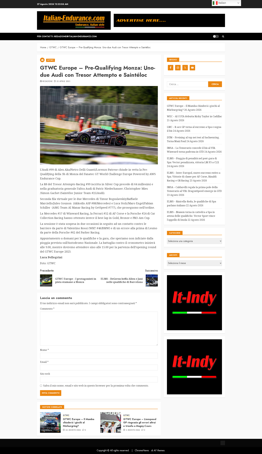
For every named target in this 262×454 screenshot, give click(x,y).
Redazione (47, 81)
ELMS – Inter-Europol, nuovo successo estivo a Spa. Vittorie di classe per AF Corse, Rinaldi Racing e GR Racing (193, 176)
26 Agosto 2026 (73, 430)
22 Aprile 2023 (63, 81)
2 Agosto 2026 (133, 430)
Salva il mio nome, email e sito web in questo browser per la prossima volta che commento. (96, 385)
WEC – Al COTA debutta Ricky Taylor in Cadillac (194, 116)
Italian (222, 2)
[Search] (223, 36)
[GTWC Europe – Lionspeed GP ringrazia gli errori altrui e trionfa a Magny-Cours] (110, 422)
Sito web (45, 373)
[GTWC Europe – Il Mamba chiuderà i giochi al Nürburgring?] (50, 422)
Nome (44, 350)
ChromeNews (142, 450)
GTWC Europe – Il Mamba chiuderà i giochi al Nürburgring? (78, 422)
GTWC (50, 60)
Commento (47, 308)
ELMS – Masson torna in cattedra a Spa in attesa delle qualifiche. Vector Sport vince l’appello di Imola (191, 215)
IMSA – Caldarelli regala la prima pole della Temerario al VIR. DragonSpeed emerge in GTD (194, 189)
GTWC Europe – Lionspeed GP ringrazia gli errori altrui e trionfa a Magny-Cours (139, 422)
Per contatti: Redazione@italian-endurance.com (67, 36)
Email (44, 362)
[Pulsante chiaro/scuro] (216, 36)
